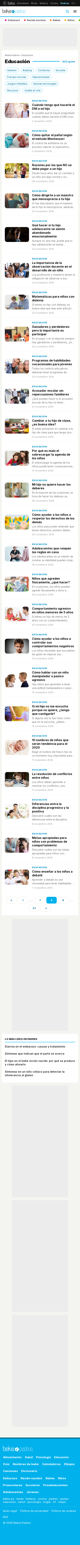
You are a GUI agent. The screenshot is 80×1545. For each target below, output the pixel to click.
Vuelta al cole (33, 90)
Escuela (60, 70)
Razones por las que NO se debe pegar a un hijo (52, 167)
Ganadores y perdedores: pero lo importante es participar (51, 330)
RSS (5, 1517)
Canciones (10, 1471)
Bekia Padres (12, 55)
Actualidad (23, 3)
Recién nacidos (31, 1478)
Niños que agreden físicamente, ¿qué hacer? (51, 580)
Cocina (54, 3)
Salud (29, 1457)
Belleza (44, 3)
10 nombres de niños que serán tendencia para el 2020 (50, 743)
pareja (64, 1498)
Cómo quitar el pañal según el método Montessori (52, 137)
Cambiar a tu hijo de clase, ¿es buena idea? (51, 422)
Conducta (44, 70)
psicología (34, 1501)
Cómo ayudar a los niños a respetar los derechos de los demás (53, 518)
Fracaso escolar (16, 76)
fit (54, 1501)
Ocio (6, 1464)
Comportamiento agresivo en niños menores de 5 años (52, 610)
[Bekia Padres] (13, 11)
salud (21, 1501)
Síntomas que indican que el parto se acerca (34, 1053)
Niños (62, 1478)
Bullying (27, 70)
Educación (39, 100)
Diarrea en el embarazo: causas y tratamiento (35, 1046)
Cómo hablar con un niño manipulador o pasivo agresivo (50, 676)
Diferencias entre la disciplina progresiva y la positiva (50, 807)
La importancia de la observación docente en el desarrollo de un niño (52, 266)
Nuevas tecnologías (45, 83)
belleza (31, 1498)
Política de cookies (63, 1510)
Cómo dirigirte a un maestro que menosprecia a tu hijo (52, 197)
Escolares (33, 1485)
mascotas (9, 1501)
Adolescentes (13, 1492)
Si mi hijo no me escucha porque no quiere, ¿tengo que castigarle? (50, 710)
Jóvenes (32, 1492)
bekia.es (8, 1498)
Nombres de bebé (26, 1464)
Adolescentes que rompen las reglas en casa (51, 550)
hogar (47, 1501)
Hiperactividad (41, 76)
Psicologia (43, 1457)
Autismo (12, 70)
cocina (42, 1498)
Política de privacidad (34, 1510)
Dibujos (69, 1464)
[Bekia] (9, 3)
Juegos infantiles (17, 83)
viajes (62, 1501)
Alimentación (12, 1457)
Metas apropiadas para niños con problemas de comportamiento (49, 841)
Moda (34, 3)
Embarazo (10, 1478)
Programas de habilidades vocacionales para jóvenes (52, 362)
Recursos (12, 90)
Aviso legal (10, 1510)
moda (20, 1498)
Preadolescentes (55, 1485)
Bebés (50, 1478)
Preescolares (12, 1485)
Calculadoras (51, 1464)
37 (34, 908)
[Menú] (75, 11)
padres (53, 1498)
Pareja (75, 3)
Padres (64, 3)
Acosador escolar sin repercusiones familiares (50, 392)
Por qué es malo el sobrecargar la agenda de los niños (51, 454)
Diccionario (29, 1471)
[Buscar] (67, 11)
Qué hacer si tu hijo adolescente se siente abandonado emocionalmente (48, 230)
